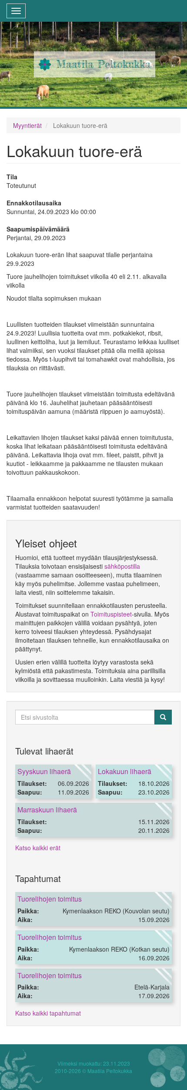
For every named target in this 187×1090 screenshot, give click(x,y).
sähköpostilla (122, 566)
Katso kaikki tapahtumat (48, 1013)
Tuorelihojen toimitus (49, 899)
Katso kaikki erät (37, 847)
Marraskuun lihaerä (47, 810)
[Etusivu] (44, 64)
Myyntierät (27, 125)
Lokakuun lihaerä (124, 771)
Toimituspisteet (111, 614)
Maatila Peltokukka (104, 64)
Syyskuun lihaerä (44, 771)
